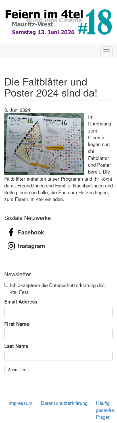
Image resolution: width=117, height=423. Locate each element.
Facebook (31, 232)
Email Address (20, 301)
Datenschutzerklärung (64, 402)
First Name (16, 324)
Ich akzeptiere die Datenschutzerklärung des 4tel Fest (57, 288)
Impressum (20, 402)
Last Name (16, 346)
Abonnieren (18, 369)
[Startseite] (58, 22)
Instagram (31, 246)
